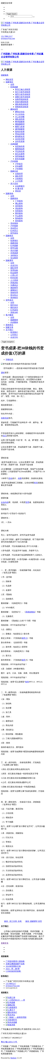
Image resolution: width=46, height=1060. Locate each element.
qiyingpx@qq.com (8, 38)
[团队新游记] (11, 1012)
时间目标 (14, 278)
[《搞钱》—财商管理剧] (16, 1017)
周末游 (18, 191)
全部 (12, 84)
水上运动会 (20, 114)
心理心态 (14, 275)
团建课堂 (9, 260)
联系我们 (14, 332)
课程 (3, 373)
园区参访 (14, 307)
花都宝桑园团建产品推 (15, 964)
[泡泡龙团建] (11, 1022)
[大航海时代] (11, 1020)
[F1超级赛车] (11, 1007)
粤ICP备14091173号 (9, 1042)
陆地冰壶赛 (20, 132)
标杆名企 (14, 305)
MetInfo (13, 1058)
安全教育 (14, 258)
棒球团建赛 (20, 122)
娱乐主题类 (20, 154)
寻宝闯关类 (20, 151)
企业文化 (14, 265)
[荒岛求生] (10, 1015)
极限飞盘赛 (20, 127)
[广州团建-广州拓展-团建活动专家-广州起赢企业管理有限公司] (23, 24)
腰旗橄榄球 (20, 124)
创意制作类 (20, 146)
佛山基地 (19, 203)
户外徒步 (19, 164)
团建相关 (9, 236)
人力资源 (14, 280)
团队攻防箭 (20, 119)
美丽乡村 (14, 312)
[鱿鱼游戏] (10, 1025)
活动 (10, 478)
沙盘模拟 (19, 179)
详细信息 (9, 360)
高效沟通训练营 (21, 102)
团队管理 (19, 176)
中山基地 (19, 216)
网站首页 (9, 79)
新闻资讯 (9, 325)
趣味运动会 (20, 112)
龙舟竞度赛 (20, 141)
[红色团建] (10, 1002)
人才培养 (19, 181)
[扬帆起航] (10, 1005)
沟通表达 (14, 285)
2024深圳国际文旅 (13, 966)
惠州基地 (19, 213)
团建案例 (14, 320)
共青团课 (14, 253)
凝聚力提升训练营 (22, 97)
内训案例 (14, 322)
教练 (33, 612)
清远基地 (19, 208)
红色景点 (14, 231)
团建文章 (9, 327)
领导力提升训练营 (22, 94)
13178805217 (11, 984)
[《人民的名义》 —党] (15, 1000)
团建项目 (9, 82)
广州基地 (19, 201)
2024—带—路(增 (12, 969)
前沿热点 (14, 295)
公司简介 (14, 335)
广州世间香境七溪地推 (15, 961)
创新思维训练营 (21, 99)
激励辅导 (14, 288)
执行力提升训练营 (22, 92)
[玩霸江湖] (10, 998)
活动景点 (14, 228)
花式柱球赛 (20, 139)
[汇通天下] (10, 1010)
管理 (27, 502)
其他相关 (14, 298)
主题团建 (14, 144)
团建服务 (4, 75)
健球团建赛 (20, 129)
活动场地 (14, 223)
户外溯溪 (19, 169)
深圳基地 (19, 206)
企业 (3, 502)
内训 (6, 502)
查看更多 (4, 943)
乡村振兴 (14, 255)
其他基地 (19, 221)
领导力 (24, 638)
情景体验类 (20, 156)
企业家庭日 (20, 186)
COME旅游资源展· (13, 971)
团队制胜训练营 (21, 104)
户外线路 (14, 226)
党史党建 (14, 250)
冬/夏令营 (19, 189)
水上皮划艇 (20, 117)
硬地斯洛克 (20, 136)
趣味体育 (14, 109)
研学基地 (14, 233)
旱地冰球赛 (20, 134)
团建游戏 (14, 243)
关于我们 (9, 330)
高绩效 (28, 612)
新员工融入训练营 (22, 89)
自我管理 (19, 174)
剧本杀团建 (20, 159)
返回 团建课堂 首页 (33, 921)
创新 (3, 418)
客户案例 (9, 315)
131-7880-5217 (7, 36)
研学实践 (14, 248)
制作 (27, 682)
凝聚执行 (14, 290)
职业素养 (14, 273)
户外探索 (14, 161)
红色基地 (14, 310)
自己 (5, 436)
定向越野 (19, 166)
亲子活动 (14, 184)
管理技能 (14, 270)
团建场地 (9, 193)
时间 (36, 483)
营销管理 (14, 293)
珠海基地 (19, 218)
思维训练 (14, 283)
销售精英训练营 (21, 107)
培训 (6, 418)
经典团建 (14, 87)
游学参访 (9, 300)
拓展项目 (14, 241)
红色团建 (14, 246)
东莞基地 (19, 211)
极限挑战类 (20, 149)
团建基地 (14, 198)
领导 (23, 660)
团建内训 (14, 171)
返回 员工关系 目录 (13, 921)
